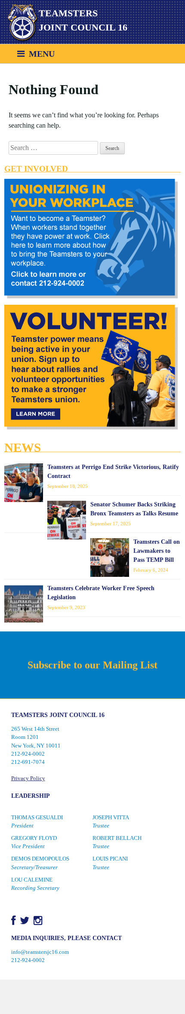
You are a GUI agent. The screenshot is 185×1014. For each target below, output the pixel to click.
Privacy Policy (28, 778)
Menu (40, 53)
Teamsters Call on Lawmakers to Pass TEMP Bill (156, 551)
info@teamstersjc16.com (40, 952)
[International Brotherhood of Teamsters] (19, 23)
